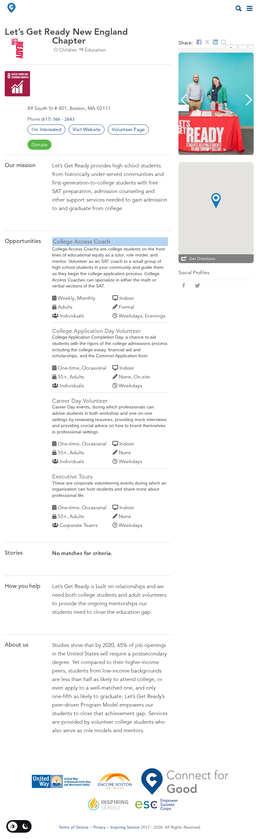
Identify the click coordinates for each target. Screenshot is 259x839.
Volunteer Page (128, 129)
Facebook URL (183, 285)
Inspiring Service (125, 827)
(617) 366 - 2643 (58, 119)
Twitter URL (197, 285)
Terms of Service (73, 827)
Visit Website (87, 129)
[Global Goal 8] (17, 83)
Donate (39, 145)
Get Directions (202, 258)
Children (68, 50)
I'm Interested (46, 129)
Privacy (99, 827)
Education (95, 50)
